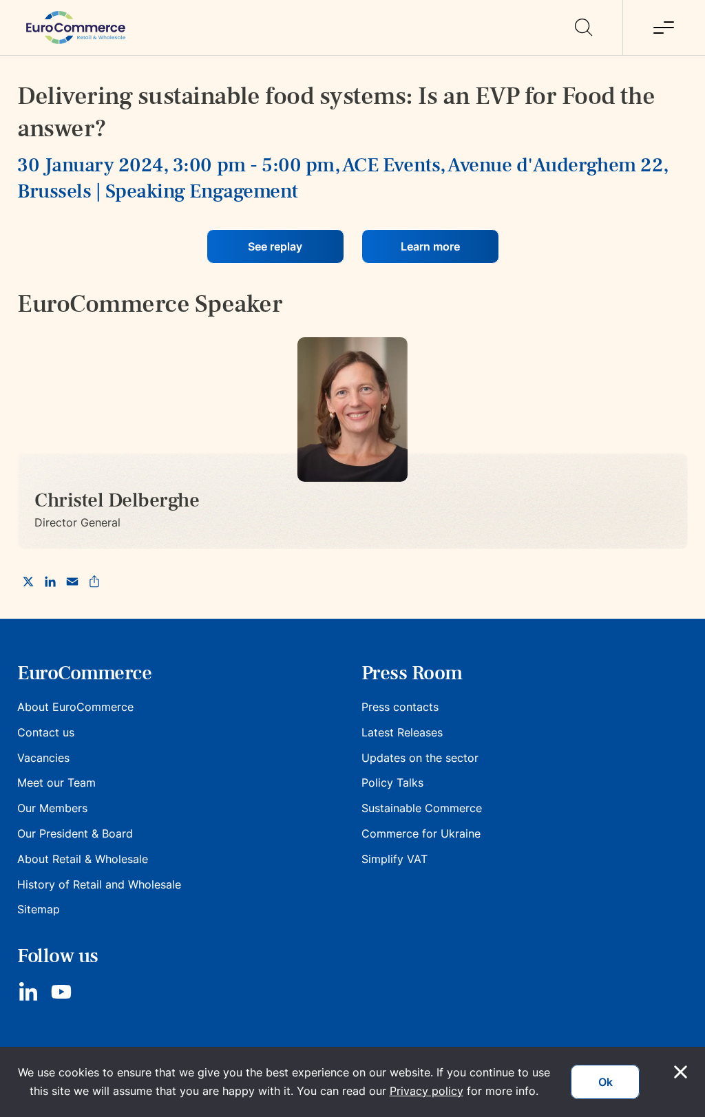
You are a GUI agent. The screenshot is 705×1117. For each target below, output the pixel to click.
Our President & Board (75, 833)
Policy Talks (392, 782)
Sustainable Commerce (421, 808)
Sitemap (38, 909)
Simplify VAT (394, 859)
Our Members (52, 808)
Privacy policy (426, 1091)
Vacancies (43, 758)
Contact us (45, 732)
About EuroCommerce (75, 707)
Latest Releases (402, 732)
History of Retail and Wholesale (99, 884)
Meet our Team (56, 782)
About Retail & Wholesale (82, 859)
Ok (605, 1082)
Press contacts (400, 707)
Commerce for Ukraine (421, 833)
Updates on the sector (419, 758)
